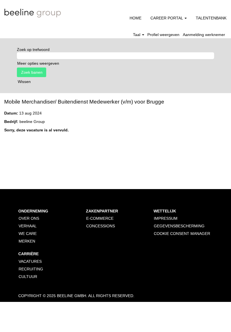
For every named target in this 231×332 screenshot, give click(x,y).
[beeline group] (32, 13)
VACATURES (30, 261)
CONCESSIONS (100, 226)
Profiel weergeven (163, 34)
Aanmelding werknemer (204, 34)
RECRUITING (31, 269)
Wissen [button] (24, 81)
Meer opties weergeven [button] (38, 63)
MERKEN (27, 241)
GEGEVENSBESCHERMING (179, 226)
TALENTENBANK (211, 18)
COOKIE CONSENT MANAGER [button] (182, 233)
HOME (135, 18)
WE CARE (28, 233)
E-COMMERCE (100, 218)
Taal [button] (137, 34)
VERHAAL (28, 226)
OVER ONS (29, 218)
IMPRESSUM (165, 218)
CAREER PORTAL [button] (167, 18)
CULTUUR (28, 276)
